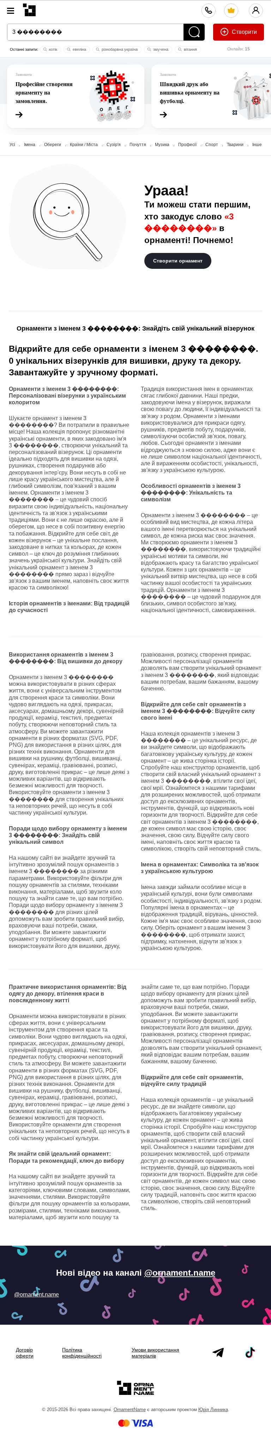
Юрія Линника (213, 1409)
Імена (29, 144)
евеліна (79, 49)
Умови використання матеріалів (155, 1353)
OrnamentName (130, 1409)
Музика (162, 144)
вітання (190, 49)
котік (52, 49)
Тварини (235, 144)
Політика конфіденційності (82, 1353)
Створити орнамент (178, 261)
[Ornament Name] (29, 8)
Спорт (211, 144)
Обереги (52, 144)
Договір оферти (25, 1353)
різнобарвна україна (119, 49)
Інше (257, 144)
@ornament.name (179, 1272)
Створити (243, 32)
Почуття (138, 144)
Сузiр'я (114, 144)
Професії (187, 144)
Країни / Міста (84, 144)
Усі (12, 144)
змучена (160, 49)
